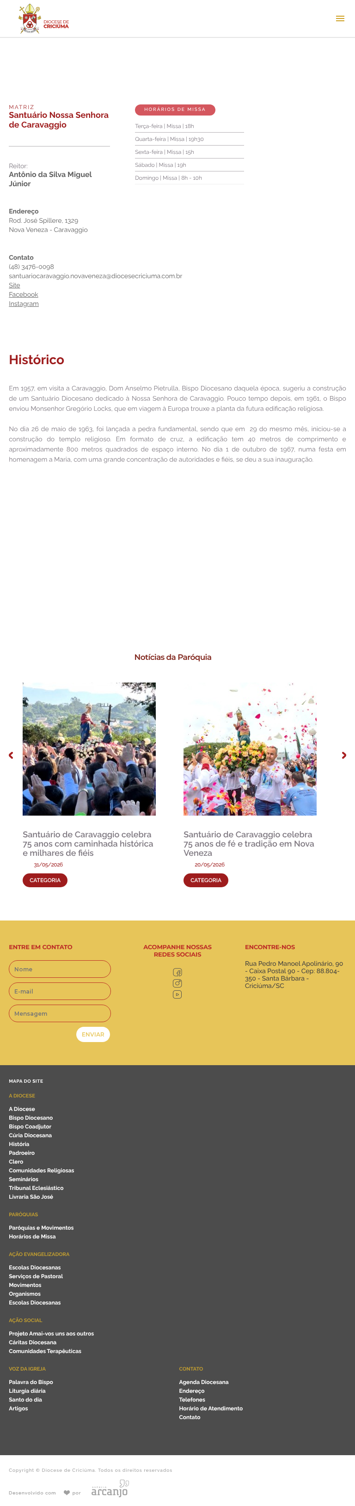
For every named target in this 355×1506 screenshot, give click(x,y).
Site (14, 285)
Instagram (24, 304)
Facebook (23, 295)
